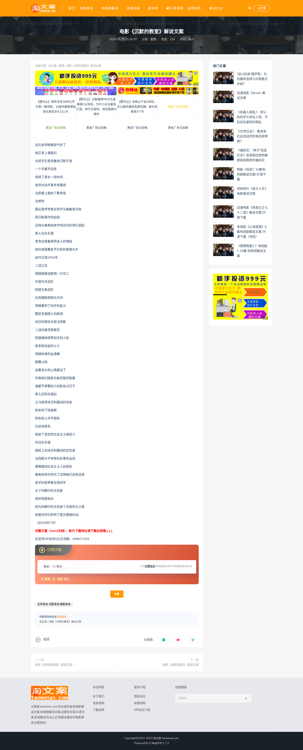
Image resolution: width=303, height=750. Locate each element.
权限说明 (140, 703)
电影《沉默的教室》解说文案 (65, 622)
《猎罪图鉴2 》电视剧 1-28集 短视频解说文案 (252, 251)
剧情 (153, 39)
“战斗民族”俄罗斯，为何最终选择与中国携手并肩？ (252, 79)
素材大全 (216, 8)
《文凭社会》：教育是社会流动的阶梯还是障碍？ (252, 136)
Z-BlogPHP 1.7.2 (159, 743)
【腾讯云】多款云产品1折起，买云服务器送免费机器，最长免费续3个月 (137, 106)
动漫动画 (133, 8)
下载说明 (98, 710)
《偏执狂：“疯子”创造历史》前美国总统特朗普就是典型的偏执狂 (252, 155)
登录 (47, 579)
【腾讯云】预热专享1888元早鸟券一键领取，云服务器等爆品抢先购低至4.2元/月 (55, 106)
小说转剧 (176, 8)
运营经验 (194, 8)
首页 (72, 8)
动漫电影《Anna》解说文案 (251, 96)
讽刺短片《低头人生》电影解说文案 (252, 191)
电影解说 (86, 8)
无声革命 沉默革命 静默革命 (54, 604)
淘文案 (52, 66)
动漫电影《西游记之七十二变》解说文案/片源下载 (252, 212)
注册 (60, 579)
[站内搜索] (249, 8)
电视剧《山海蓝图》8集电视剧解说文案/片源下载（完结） (252, 231)
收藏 (116, 594)
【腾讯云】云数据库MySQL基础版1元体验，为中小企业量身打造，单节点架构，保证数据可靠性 (96, 107)
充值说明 (98, 703)
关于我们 (98, 696)
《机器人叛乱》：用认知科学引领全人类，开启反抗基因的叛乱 (252, 117)
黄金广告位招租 (178, 106)
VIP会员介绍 (142, 710)
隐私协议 (140, 696)
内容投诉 (62, 617)
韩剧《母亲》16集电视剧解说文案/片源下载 (251, 174)
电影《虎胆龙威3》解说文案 (180, 664)
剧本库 (153, 8)
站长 (46, 639)
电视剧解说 (110, 8)
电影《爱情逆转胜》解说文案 (54, 664)
